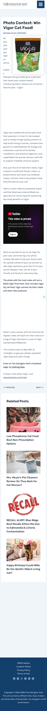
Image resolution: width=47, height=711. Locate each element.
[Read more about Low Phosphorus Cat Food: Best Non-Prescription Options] (24, 419)
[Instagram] (18, 678)
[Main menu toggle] (41, 4)
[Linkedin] (29, 678)
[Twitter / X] (22, 678)
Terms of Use (23, 673)
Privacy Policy (23, 670)
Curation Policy (23, 666)
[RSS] (33, 678)
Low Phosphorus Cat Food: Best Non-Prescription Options (23, 440)
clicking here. (18, 367)
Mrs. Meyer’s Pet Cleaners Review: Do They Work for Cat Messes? (22, 481)
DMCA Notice (23, 663)
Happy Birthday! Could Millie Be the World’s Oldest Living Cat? (23, 569)
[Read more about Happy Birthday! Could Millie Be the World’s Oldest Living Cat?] (24, 549)
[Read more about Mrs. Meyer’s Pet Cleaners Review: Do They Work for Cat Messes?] (24, 462)
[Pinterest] (25, 678)
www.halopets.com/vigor (15, 377)
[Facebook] (14, 678)
